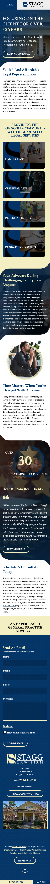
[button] (8, 5)
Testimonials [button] (16, 549)
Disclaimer (8, 726)
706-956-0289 (9, 605)
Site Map (19, 850)
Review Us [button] (25, 860)
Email (6, 684)
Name (6, 656)
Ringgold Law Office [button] (25, 793)
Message (8, 698)
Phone (6, 670)
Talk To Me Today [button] (18, 54)
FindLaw (37, 853)
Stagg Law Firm (19, 846)
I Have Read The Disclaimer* (21, 732)
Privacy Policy (30, 850)
